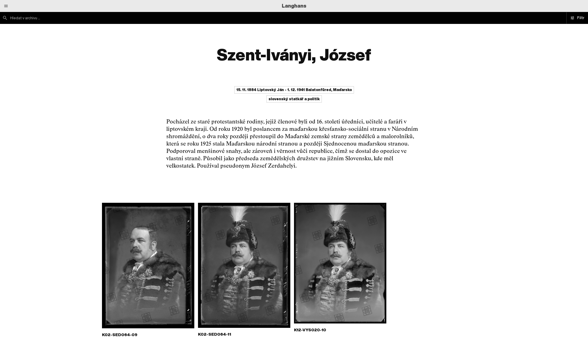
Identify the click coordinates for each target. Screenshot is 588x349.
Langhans (294, 5)
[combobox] (147, 18)
